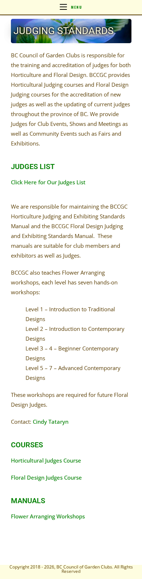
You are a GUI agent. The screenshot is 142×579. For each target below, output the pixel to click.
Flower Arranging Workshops (48, 516)
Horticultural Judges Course (46, 460)
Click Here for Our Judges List (48, 182)
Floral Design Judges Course (46, 477)
